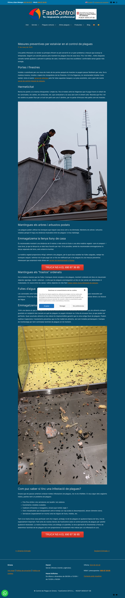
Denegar (62, 306)
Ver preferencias (78, 306)
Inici (27, 25)
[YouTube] (114, 2)
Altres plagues (64, 25)
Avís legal (11, 571)
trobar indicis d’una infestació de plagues (83, 283)
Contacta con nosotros (101, 2)
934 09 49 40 (95, 565)
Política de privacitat (23, 571)
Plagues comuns (48, 25)
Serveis (34, 25)
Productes (78, 25)
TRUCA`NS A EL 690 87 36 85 (62, 267)
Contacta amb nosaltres (92, 576)
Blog (88, 25)
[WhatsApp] (116, 2)
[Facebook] (111, 2)
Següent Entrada (102, 551)
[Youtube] (116, 595)
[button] (85, 290)
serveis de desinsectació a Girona (61, 260)
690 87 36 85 (42, 2)
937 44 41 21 (28, 2)
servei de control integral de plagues (31, 81)
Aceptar (46, 306)
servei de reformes (41, 78)
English (90, 2)
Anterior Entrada (22, 551)
